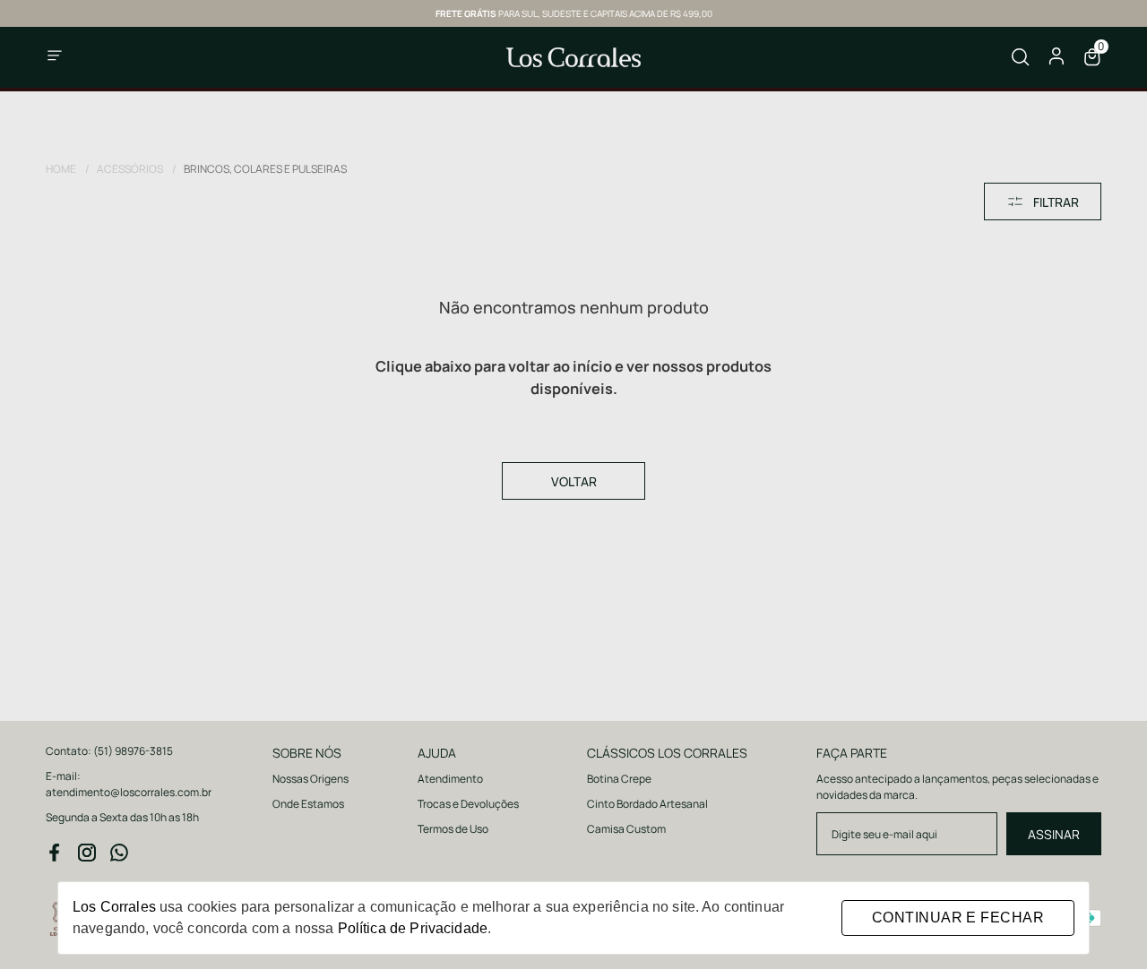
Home (68, 168)
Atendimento (450, 778)
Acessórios (137, 168)
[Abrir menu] (98, 57)
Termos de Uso (453, 828)
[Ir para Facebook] (55, 853)
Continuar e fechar (958, 917)
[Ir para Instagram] (87, 853)
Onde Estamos (308, 803)
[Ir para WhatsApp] (119, 853)
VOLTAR (574, 481)
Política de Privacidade (412, 928)
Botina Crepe (619, 778)
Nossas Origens (310, 778)
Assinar (1054, 834)
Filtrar (1056, 201)
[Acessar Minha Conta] (1056, 61)
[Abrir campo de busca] (1021, 57)
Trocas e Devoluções (468, 803)
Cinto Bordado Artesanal (647, 803)
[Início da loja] (573, 56)
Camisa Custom (626, 828)
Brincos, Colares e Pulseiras (265, 168)
